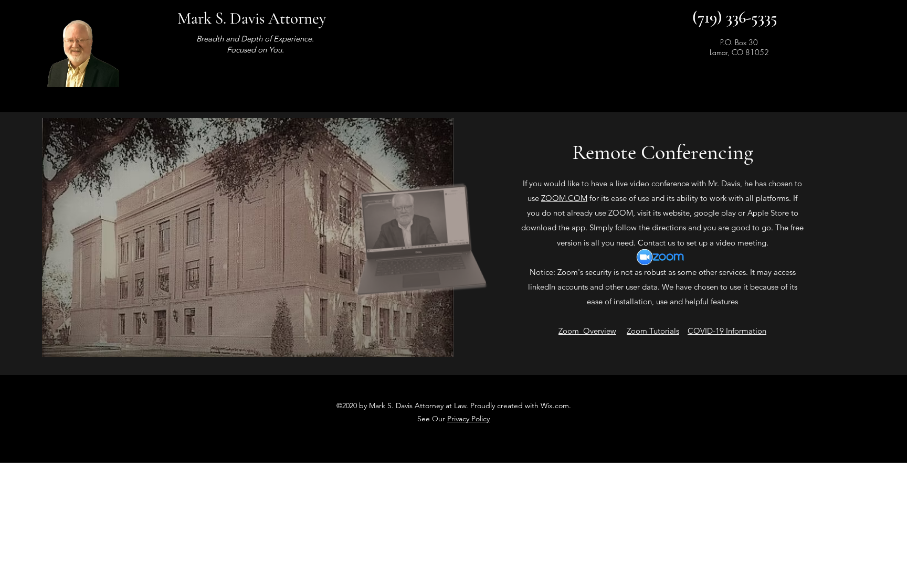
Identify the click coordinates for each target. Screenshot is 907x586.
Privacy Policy (468, 418)
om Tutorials (657, 331)
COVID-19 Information (727, 331)
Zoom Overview (587, 331)
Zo (631, 331)
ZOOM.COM (564, 198)
